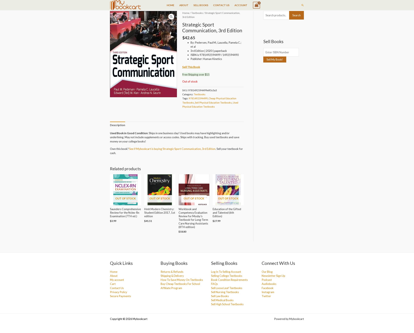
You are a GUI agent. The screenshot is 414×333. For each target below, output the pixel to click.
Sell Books (200, 5)
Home (170, 5)
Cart (113, 284)
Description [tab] (117, 125)
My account (117, 279)
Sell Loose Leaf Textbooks (226, 288)
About (183, 5)
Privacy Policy (118, 292)
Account (240, 5)
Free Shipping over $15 (196, 74)
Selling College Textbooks (226, 275)
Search (296, 15)
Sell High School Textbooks (227, 304)
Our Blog (267, 271)
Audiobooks (269, 284)
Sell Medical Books (222, 300)
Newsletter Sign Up (273, 275)
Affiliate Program (171, 288)
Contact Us (221, 5)
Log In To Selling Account (226, 271)
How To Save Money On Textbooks (182, 279)
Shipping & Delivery (172, 275)
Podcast (267, 279)
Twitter (266, 296)
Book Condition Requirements (229, 279)
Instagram (268, 292)
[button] (302, 5)
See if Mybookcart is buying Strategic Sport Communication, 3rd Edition (172, 149)
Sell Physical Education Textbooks (213, 102)
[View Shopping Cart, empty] (256, 5)
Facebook (267, 288)
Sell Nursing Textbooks (225, 292)
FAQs (214, 284)
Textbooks (197, 12)
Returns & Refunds (172, 271)
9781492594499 (198, 98)
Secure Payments (120, 296)
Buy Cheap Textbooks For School (180, 284)
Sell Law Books (220, 296)
